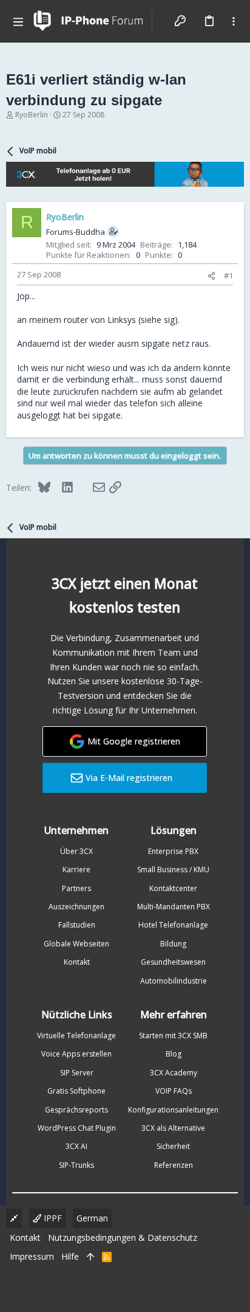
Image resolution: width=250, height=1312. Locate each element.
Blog (173, 1054)
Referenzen (173, 1165)
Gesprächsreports (76, 1110)
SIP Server (76, 1072)
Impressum (32, 1256)
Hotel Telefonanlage (173, 925)
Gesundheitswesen (173, 962)
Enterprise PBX (173, 851)
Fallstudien (76, 925)
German (92, 1218)
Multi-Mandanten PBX (173, 906)
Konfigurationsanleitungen (173, 1110)
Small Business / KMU (173, 869)
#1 (228, 275)
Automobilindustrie (173, 981)
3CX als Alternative (173, 1128)
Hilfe (70, 1256)
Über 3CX (76, 851)
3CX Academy (173, 1072)
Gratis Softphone (76, 1091)
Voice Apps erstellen (76, 1054)
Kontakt (77, 962)
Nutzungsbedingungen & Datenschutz (122, 1237)
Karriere (76, 869)
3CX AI (76, 1146)
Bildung (173, 944)
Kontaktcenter (173, 888)
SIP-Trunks (76, 1165)
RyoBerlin (31, 114)
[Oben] (90, 1256)
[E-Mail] (91, 487)
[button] (18, 21)
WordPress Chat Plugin (77, 1128)
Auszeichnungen (76, 906)
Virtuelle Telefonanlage (76, 1035)
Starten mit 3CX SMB (173, 1035)
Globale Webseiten (76, 944)
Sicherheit (173, 1146)
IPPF (51, 1218)
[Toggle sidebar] (233, 21)
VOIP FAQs (173, 1091)
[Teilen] (211, 276)
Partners (76, 888)
